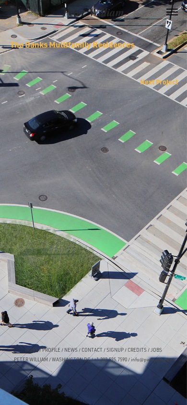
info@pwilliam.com (152, 359)
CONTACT (92, 350)
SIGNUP (115, 350)
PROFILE (51, 350)
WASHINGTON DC (71, 359)
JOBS (156, 350)
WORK (31, 350)
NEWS (71, 350)
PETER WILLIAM (31, 359)
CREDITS (137, 350)
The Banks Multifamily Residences (72, 44)
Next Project (159, 81)
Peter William (93, 12)
